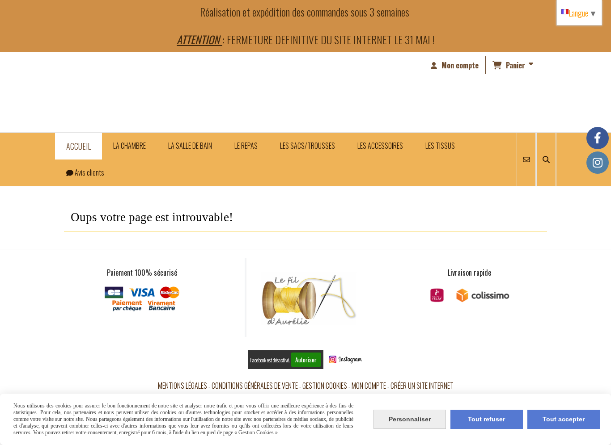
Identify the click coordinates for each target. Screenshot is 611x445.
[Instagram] (597, 162)
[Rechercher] (546, 159)
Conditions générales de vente (255, 385)
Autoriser (306, 359)
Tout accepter (564, 419)
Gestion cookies (324, 385)
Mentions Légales (182, 385)
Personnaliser (410, 419)
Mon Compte (369, 385)
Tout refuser (486, 419)
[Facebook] (597, 138)
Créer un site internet (422, 385)
